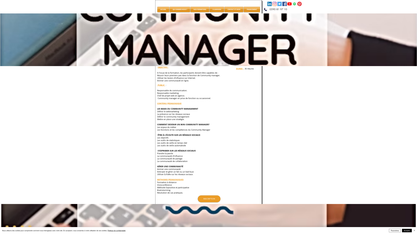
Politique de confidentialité (117, 230)
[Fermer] (414, 230)
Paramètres (395, 230)
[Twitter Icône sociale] (279, 4)
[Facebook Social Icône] (284, 4)
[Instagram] (274, 4)
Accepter (407, 230)
